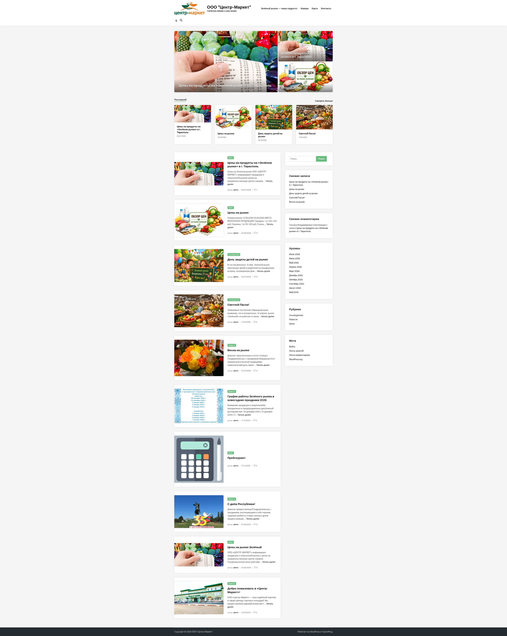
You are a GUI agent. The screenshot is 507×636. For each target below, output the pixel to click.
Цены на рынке (226, 133)
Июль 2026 (294, 254)
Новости (231, 345)
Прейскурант (236, 457)
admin (235, 190)
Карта (315, 8)
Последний (180, 99)
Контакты (326, 8)
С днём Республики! (241, 504)
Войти (292, 346)
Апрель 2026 (295, 267)
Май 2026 (294, 262)
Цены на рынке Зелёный (244, 547)
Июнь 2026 (294, 258)
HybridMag (327, 631)
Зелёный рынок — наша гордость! (279, 8)
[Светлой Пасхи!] (314, 117)
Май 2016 (293, 292)
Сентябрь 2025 (296, 284)
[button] (265, 34)
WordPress (315, 631)
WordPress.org (295, 359)
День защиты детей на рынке (247, 259)
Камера (305, 8)
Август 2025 (295, 288)
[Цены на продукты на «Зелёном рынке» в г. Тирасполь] (226, 61)
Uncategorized (233, 255)
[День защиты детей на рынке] (273, 117)
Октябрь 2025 (296, 279)
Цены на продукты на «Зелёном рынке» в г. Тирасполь (189, 129)
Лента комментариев (299, 355)
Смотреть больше (324, 101)
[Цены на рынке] (305, 77)
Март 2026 (294, 271)
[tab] (180, 99)
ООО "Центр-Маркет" (229, 7)
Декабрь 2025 (296, 275)
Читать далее (263, 271)
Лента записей (296, 351)
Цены (230, 158)
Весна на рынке (238, 350)
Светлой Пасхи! (307, 133)
